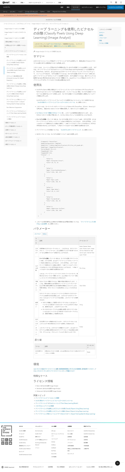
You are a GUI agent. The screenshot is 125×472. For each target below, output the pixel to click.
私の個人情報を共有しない (106, 467)
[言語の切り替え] (116, 2)
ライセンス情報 (103, 43)
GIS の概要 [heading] (53, 426)
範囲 (57, 369)
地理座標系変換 (64, 369)
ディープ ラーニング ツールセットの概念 (16, 118)
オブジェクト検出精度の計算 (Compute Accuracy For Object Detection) (15, 78)
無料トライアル (101, 7)
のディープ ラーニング (71, 130)
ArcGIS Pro (6, 7)
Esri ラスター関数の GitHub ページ (49, 113)
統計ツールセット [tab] (11, 144)
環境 (100, 40)
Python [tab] (44, 234)
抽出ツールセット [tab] (11, 122)
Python (42, 11)
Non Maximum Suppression (14, 107)
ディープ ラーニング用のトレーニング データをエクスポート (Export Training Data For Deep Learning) (16, 102)
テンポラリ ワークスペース (52, 371)
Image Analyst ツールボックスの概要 (14, 28)
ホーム (5, 11)
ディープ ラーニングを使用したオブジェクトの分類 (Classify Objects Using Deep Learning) (16, 62)
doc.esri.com (43, 15)
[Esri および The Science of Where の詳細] (6, 431)
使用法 (101, 35)
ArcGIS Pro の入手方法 (115, 7)
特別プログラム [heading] (87, 426)
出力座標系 (77, 369)
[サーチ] (77, 19)
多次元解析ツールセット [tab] (13, 137)
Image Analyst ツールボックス (40, 23)
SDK (48, 11)
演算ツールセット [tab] (11, 130)
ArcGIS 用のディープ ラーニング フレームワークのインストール (56, 102)
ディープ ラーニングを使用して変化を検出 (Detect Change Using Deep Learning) (16, 86)
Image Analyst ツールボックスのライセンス (15, 33)
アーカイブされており (55, 44)
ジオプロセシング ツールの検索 (45, 406)
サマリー (101, 32)
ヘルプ (20, 11)
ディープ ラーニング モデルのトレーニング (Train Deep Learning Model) (16, 112)
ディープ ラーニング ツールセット (59, 23)
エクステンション (87, 7)
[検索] (111, 2)
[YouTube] (10, 443)
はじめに (13, 11)
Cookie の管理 (90, 467)
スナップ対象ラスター (68, 371)
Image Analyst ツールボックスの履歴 (14, 38)
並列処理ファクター (88, 369)
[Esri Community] (2, 443)
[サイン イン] (121, 2)
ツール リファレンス (31, 11)
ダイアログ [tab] (38, 234)
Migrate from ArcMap (59, 11)
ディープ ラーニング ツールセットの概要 (16, 56)
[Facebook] (2, 439)
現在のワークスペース (48, 369)
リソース (75, 7)
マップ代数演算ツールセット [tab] (14, 126)
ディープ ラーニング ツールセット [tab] (16, 51)
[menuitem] (26, 430)
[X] (6, 439)
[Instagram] (6, 443)
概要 (62, 7)
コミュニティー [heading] (38, 426)
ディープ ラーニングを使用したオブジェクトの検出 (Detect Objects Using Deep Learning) (16, 94)
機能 (68, 7)
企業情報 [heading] (70, 426)
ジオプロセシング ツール (23, 23)
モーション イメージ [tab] (12, 133)
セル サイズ (37, 369)
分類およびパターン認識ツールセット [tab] (15, 46)
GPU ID (71, 369)
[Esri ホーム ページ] (6, 2)
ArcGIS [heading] (21, 426)
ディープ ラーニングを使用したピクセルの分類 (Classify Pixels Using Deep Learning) (16, 70)
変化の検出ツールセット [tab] (13, 42)
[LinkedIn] (10, 439)
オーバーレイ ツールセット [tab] (14, 141)
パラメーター (103, 38)
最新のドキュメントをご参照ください (65, 46)
